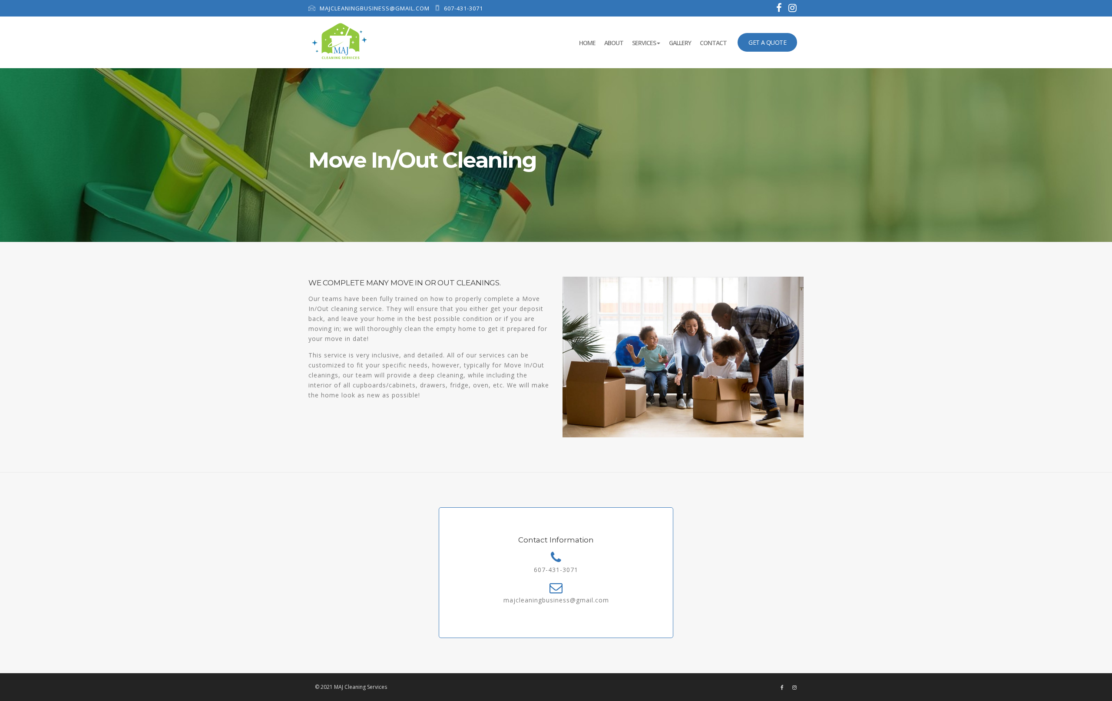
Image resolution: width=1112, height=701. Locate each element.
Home (589, 42)
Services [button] (644, 43)
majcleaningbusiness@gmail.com (374, 8)
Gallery (680, 43)
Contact (713, 43)
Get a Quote (767, 42)
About (613, 43)
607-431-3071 (462, 8)
